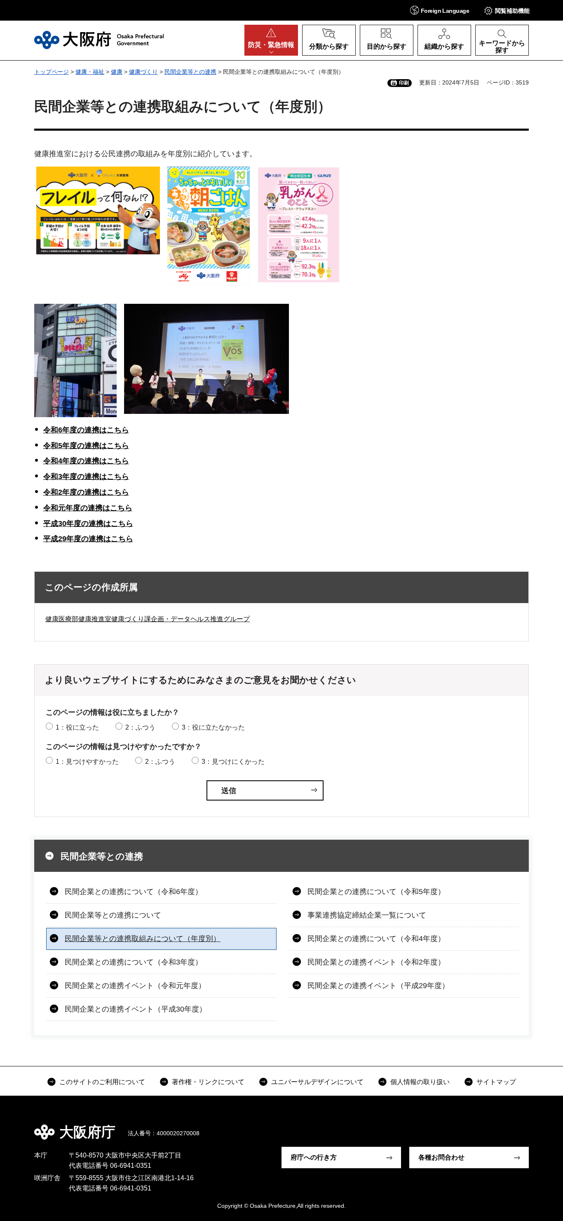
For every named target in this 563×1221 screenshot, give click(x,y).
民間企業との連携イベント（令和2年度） (376, 962)
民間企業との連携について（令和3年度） (133, 962)
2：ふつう (140, 727)
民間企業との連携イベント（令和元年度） (135, 985)
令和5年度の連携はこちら (86, 445)
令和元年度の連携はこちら (87, 508)
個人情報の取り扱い (420, 1081)
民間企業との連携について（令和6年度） (133, 892)
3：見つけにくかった (233, 761)
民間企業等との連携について (113, 915)
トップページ (51, 71)
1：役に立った (77, 727)
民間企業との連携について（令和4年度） (376, 939)
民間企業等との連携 (190, 71)
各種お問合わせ (441, 1157)
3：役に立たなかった (213, 727)
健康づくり (143, 71)
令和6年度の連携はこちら (86, 430)
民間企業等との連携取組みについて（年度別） (143, 939)
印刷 (404, 83)
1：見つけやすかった (87, 761)
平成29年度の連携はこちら (88, 539)
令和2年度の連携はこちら (86, 492)
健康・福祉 (89, 71)
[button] (439, 10)
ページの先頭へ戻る (533, 1126)
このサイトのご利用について (102, 1081)
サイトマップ (496, 1081)
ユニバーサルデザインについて (317, 1081)
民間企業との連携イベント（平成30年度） (135, 1009)
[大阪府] (99, 40)
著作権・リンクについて (208, 1081)
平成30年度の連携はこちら (88, 523)
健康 (116, 71)
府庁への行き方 (314, 1157)
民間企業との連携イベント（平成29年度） (378, 985)
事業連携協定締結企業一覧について (366, 915)
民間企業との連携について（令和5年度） (376, 892)
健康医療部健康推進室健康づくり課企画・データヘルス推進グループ (147, 618)
